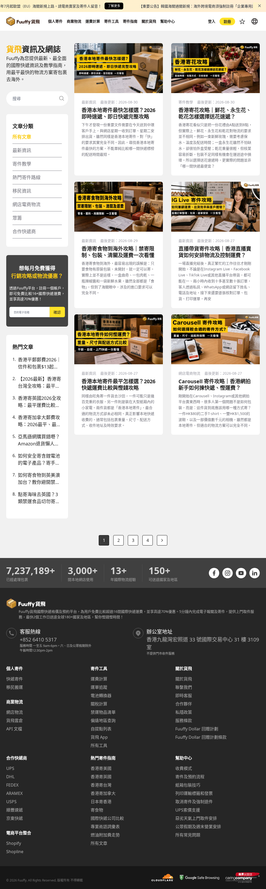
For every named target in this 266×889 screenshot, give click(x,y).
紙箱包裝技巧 (187, 785)
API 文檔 (14, 729)
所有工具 (99, 745)
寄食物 (97, 810)
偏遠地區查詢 (103, 720)
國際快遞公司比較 (107, 818)
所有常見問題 (187, 835)
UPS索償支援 (187, 810)
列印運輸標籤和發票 (194, 793)
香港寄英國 (101, 777)
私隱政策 (183, 712)
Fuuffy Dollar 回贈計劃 (196, 729)
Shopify (13, 843)
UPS (10, 768)
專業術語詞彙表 (105, 826)
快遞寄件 (14, 679)
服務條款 (183, 720)
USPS (11, 801)
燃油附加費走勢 (105, 835)
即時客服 (183, 695)
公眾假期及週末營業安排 (198, 826)
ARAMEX (14, 793)
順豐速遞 (14, 810)
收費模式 (183, 768)
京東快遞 (14, 818)
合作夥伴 (183, 704)
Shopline (14, 851)
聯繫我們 (183, 687)
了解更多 (114, 6)
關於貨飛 (183, 679)
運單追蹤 (99, 687)
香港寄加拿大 (103, 793)
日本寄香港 (101, 801)
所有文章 (99, 843)
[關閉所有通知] (259, 5)
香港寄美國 (101, 768)
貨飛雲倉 (14, 720)
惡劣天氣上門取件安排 (196, 818)
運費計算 (99, 679)
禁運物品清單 (103, 712)
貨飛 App (99, 737)
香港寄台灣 (101, 785)
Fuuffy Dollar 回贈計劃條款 (201, 737)
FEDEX (12, 785)
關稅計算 (99, 704)
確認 (57, 312)
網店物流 (14, 712)
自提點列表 (101, 729)
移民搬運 (14, 687)
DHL (10, 777)
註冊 (227, 21)
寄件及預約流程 (189, 777)
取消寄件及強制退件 (194, 801)
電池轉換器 (101, 695)
